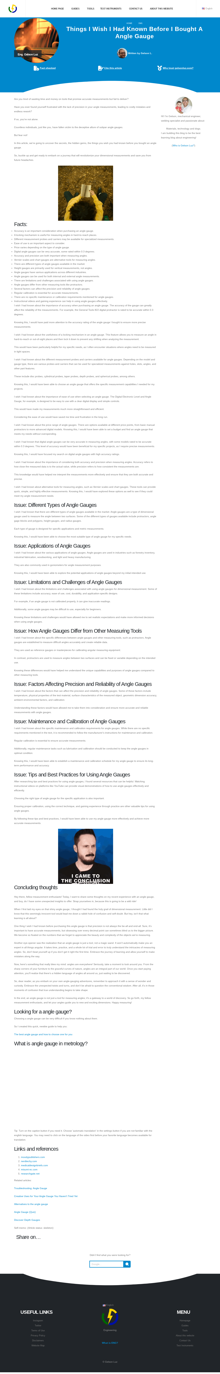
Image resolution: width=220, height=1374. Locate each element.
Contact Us (185, 1340)
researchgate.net (30, 1173)
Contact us (135, 8)
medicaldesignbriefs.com (34, 1165)
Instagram (38, 1320)
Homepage (185, 1320)
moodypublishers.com (33, 1157)
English (208, 8)
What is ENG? (110, 1342)
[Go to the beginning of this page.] (110, 1276)
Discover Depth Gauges (27, 1220)
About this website (161, 8)
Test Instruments (111, 8)
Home (129, 23)
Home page (57, 8)
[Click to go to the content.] (110, 89)
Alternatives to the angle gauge (31, 1204)
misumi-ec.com (29, 1169)
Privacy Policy (38, 1335)
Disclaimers (38, 1340)
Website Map (38, 1345)
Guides (75, 8)
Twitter (38, 1325)
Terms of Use (38, 1330)
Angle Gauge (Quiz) (25, 1212)
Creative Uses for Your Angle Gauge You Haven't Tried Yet (46, 1196)
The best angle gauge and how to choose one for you (43, 1034)
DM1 (140, 23)
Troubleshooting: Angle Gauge (30, 1188)
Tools (90, 8)
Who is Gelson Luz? (183, 145)
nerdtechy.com (29, 1161)
